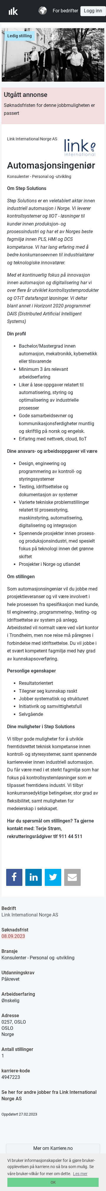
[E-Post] (72, 877)
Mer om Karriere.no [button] (53, 1148)
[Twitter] (53, 877)
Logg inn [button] (93, 11)
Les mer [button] (80, 1173)
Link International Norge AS (29, 915)
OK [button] (53, 1182)
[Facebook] (14, 877)
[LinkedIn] (33, 877)
